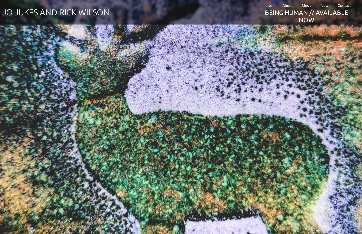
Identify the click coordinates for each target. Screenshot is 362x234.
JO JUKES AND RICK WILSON (55, 12)
